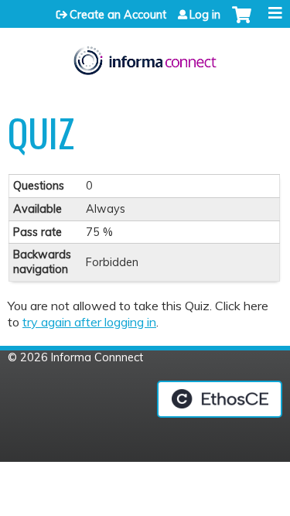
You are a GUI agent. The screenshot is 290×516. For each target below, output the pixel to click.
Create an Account (118, 14)
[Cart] (241, 22)
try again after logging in (89, 322)
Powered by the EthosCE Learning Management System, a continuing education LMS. (219, 399)
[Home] (145, 56)
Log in (204, 14)
